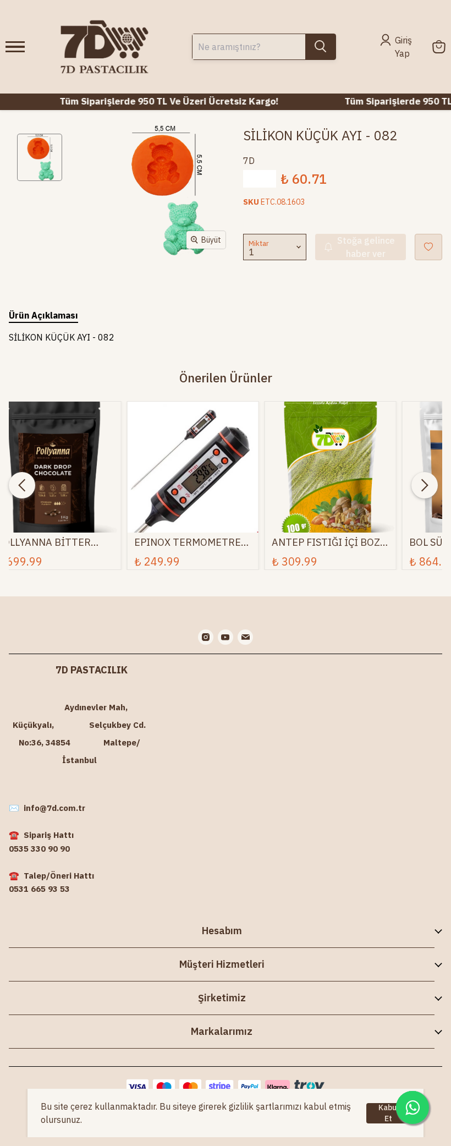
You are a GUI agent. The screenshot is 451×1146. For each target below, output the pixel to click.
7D (249, 160)
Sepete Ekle (193, 504)
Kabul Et (388, 1113)
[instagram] (205, 637)
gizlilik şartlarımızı (265, 1106)
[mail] (245, 637)
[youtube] (225, 637)
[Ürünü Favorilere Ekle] (428, 247)
